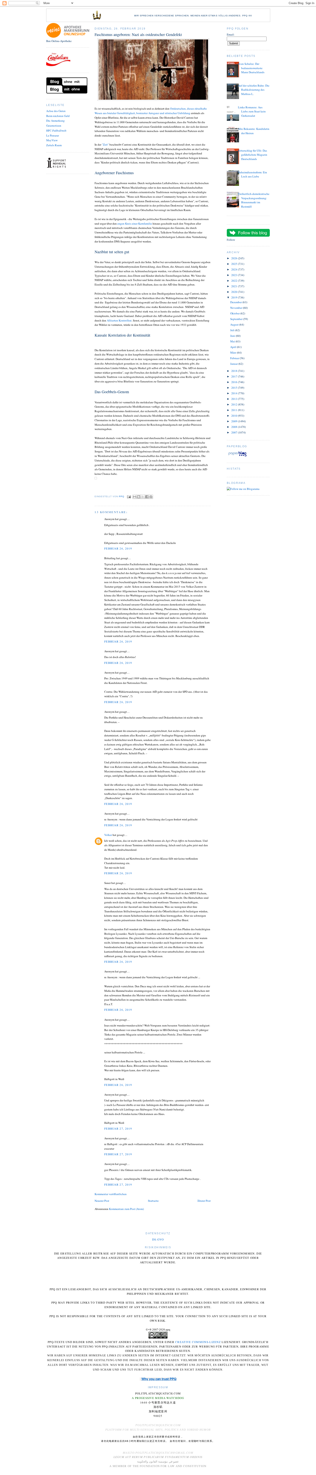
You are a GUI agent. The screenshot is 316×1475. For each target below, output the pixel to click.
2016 (234, 382)
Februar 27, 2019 (118, 1128)
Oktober (235, 313)
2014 (234, 393)
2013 (234, 399)
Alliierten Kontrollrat (119, 320)
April (233, 347)
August (234, 324)
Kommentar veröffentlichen (111, 1194)
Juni (233, 336)
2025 (234, 264)
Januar (234, 364)
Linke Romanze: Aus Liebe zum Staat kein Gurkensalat (252, 111)
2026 (234, 258)
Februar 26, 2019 (118, 548)
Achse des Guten (56, 111)
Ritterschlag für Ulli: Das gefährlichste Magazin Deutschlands (252, 155)
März (233, 352)
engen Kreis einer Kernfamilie (134, 223)
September (236, 319)
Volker (108, 835)
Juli (232, 330)
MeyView (52, 140)
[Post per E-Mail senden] (129, 496)
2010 (234, 416)
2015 (234, 388)
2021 (234, 286)
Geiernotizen (53, 125)
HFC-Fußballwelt (56, 130)
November (236, 308)
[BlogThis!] (139, 497)
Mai (233, 341)
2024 (234, 269)
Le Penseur (52, 135)
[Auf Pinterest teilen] (151, 497)
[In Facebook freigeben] (147, 497)
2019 (234, 297)
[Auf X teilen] (143, 497)
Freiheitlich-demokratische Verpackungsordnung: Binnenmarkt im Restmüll (253, 200)
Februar (235, 358)
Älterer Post (204, 1201)
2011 (234, 410)
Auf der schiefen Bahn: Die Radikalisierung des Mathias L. (253, 90)
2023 (234, 275)
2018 (234, 371)
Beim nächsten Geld (58, 116)
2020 (234, 292)
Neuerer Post (102, 1201)
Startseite (153, 1201)
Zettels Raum (54, 145)
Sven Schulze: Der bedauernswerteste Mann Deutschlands (251, 68)
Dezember (236, 302)
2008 (234, 427)
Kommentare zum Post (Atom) (126, 1209)
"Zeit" (105, 144)
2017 (234, 376)
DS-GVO (158, 1239)
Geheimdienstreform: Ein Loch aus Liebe (252, 174)
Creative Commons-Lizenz (198, 1342)
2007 (234, 432)
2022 (234, 281)
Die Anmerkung (55, 121)
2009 (234, 421)
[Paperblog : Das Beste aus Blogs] (237, 456)
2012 (234, 404)
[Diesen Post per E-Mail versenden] (134, 497)
